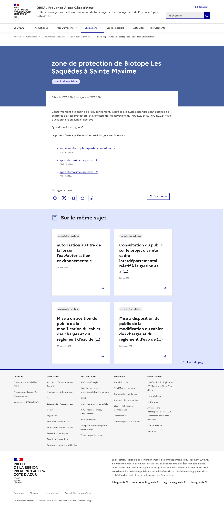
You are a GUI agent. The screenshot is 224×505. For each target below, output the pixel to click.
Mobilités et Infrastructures (60, 427)
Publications (90, 28)
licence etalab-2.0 (80, 500)
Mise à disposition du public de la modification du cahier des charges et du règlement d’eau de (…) (79, 328)
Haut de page (195, 362)
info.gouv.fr (118, 482)
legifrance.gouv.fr (173, 482)
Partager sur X (64, 198)
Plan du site (19, 493)
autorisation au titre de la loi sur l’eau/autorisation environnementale (79, 253)
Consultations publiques (53, 36)
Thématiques (40, 28)
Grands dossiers (115, 28)
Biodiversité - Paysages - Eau (60, 403)
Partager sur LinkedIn (73, 198)
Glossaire (34, 493)
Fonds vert (152, 431)
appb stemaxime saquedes (77, 160)
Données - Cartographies (126, 400)
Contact (203, 7)
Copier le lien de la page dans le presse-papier (91, 198)
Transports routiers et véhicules (62, 445)
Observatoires (120, 415)
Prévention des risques (57, 433)
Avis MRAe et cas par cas (125, 388)
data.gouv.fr (197, 482)
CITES (83, 398)
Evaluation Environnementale (94, 403)
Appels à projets (121, 382)
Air (48, 398)
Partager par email (82, 198)
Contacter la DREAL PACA (26, 402)
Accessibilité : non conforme (78, 493)
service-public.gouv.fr (144, 482)
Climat (50, 409)
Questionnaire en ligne (66, 127)
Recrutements (157, 28)
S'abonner (160, 196)
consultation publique (66, 81)
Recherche (207, 15)
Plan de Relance (154, 425)
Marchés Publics (88, 419)
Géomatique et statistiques (127, 421)
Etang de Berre (154, 396)
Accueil (17, 36)
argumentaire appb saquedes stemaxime (86, 148)
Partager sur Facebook (55, 198)
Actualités (138, 28)
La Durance (152, 402)
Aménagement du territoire (60, 392)
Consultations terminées (81, 36)
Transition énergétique (57, 439)
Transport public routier (92, 435)
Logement (52, 415)
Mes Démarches (65, 28)
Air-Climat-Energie (89, 382)
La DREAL (19, 28)
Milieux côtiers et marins (58, 421)
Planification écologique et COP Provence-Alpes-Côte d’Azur (160, 386)
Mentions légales (51, 493)
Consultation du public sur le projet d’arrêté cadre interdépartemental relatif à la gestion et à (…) (141, 258)
